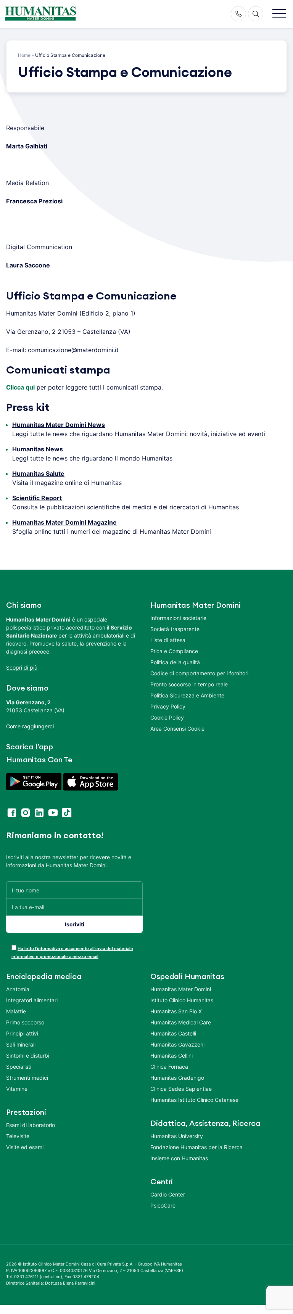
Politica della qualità (175, 662)
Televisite (17, 1136)
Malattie (16, 1011)
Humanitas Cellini (171, 1055)
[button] (279, 14)
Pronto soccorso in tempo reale (189, 684)
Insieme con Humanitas (179, 1158)
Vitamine (16, 1088)
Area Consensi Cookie (177, 728)
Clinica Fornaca (169, 1066)
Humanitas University (176, 1136)
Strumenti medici (27, 1077)
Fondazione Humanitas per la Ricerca (196, 1147)
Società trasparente (175, 629)
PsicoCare (162, 1205)
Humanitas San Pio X (176, 1011)
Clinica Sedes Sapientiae (181, 1088)
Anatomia (17, 989)
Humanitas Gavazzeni (177, 1044)
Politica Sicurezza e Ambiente (187, 695)
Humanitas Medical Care (180, 1022)
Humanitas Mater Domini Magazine (64, 522)
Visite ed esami (24, 1147)
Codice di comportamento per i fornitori (199, 673)
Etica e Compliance (174, 651)
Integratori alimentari (32, 1000)
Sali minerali (20, 1044)
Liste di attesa (167, 640)
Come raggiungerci (30, 726)
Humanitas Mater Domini (180, 989)
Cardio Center (167, 1194)
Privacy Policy (167, 706)
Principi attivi (22, 1033)
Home (24, 55)
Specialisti (18, 1066)
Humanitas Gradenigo (177, 1077)
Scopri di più (21, 667)
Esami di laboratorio (30, 1125)
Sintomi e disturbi (27, 1055)
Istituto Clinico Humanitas (181, 1000)
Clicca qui (20, 387)
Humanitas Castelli (173, 1033)
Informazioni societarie (178, 618)
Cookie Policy (167, 717)
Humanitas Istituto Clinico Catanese (194, 1100)
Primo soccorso (25, 1022)
